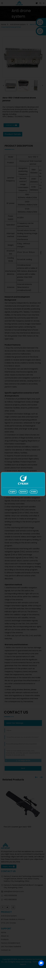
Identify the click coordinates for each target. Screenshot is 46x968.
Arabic (33, 492)
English (13, 492)
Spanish (23, 492)
